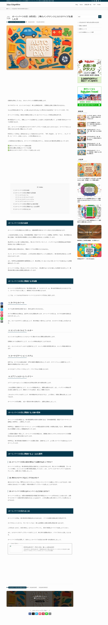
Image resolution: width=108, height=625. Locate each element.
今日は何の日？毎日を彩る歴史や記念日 (17, 587)
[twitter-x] (92, 1)
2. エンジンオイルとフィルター (26, 197)
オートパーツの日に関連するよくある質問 (27, 206)
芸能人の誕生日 (83, 25)
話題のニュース (83, 29)
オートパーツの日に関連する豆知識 (25, 193)
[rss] (98, 1)
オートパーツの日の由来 (22, 190)
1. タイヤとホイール (23, 195)
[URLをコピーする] (50, 614)
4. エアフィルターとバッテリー (26, 201)
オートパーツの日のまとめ (23, 209)
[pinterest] (96, 1)
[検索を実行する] (99, 16)
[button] (30, 614)
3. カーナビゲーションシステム (26, 199)
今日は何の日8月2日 (43, 587)
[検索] (100, 1)
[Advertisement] (40, 83)
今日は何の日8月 (33, 587)
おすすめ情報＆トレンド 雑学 (86, 32)
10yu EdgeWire (13, 5)
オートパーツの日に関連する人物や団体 (26, 204)
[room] (94, 1)
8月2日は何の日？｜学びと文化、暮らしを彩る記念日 (39, 547)
